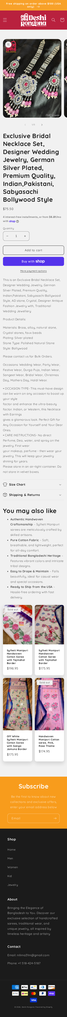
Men (10, 858)
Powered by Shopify (43, 1007)
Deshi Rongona (28, 1007)
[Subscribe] (55, 818)
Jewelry (12, 885)
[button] (5, 20)
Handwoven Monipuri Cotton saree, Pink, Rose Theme (49, 741)
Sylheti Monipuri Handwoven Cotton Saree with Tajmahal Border (17, 657)
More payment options (33, 270)
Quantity (8, 228)
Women (12, 867)
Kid (9, 876)
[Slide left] (25, 125)
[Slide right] (42, 125)
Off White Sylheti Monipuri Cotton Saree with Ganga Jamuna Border (17, 743)
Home (11, 849)
